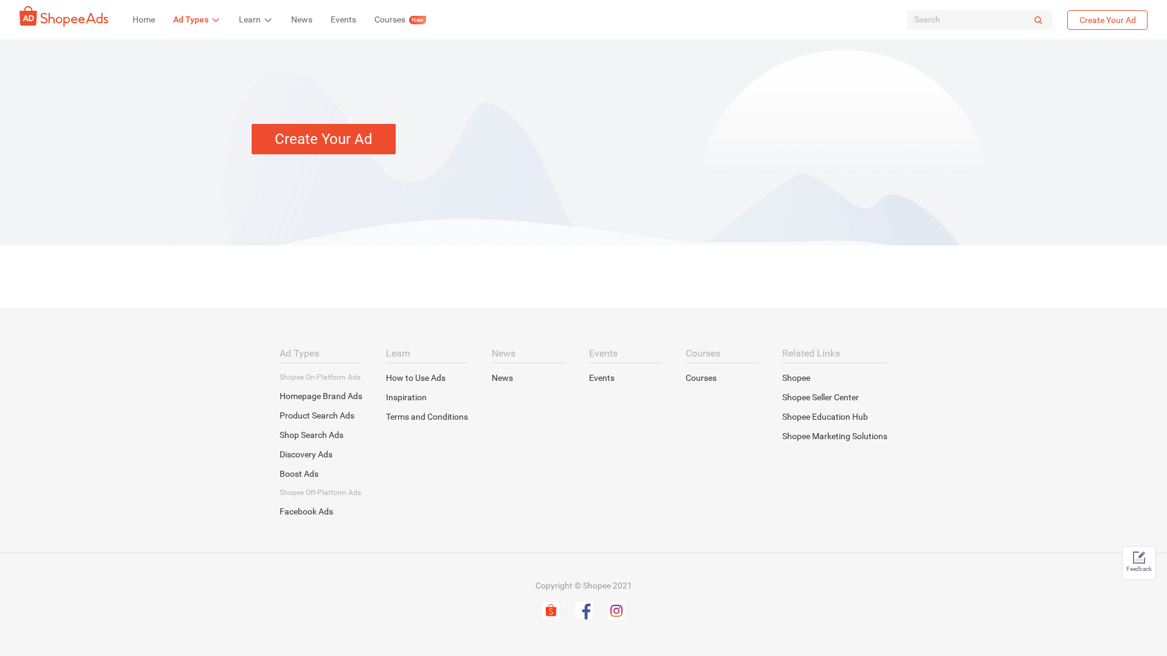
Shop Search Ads (311, 435)
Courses (701, 378)
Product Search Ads (317, 415)
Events (601, 378)
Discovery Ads (306, 454)
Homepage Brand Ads (321, 396)
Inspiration (406, 397)
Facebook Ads (306, 511)
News (502, 378)
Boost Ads (299, 474)
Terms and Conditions (427, 417)
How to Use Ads (416, 378)
